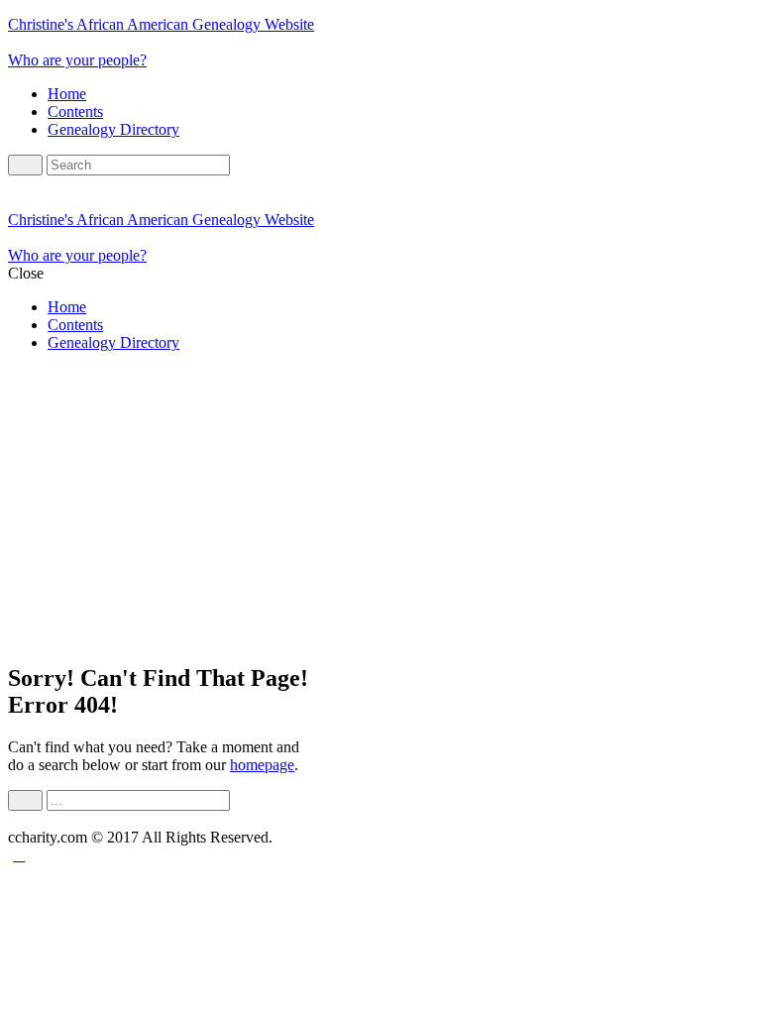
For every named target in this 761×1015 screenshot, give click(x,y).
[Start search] (25, 800)
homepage (262, 764)
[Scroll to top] (19, 854)
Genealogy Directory (113, 129)
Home (67, 93)
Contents (75, 111)
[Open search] (25, 165)
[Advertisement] (380, 506)
